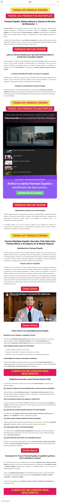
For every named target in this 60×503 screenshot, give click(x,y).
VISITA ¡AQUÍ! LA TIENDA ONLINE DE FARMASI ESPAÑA (30, 179)
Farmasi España (25, 349)
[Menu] (2, 2)
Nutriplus (17, 241)
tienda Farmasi (27, 501)
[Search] (57, 2)
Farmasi (16, 55)
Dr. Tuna (18, 456)
